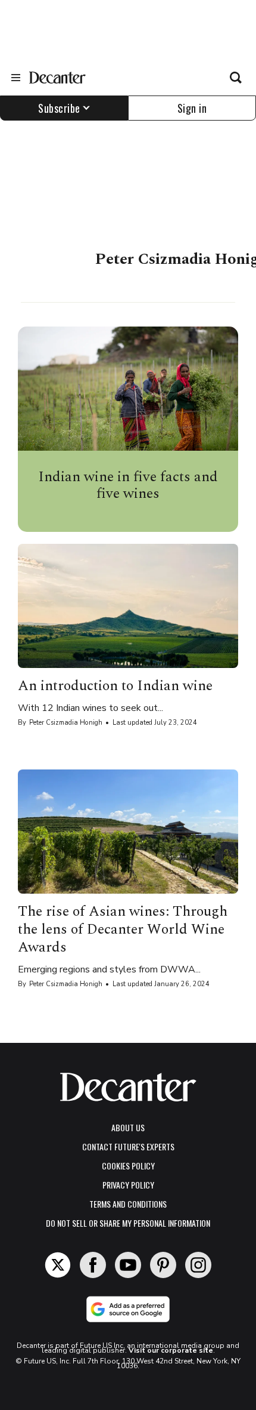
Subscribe (59, 108)
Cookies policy (128, 1165)
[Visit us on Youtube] (128, 1265)
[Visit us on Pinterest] (163, 1265)
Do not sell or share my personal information (128, 1223)
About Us (128, 1127)
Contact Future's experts (128, 1146)
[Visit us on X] (58, 1265)
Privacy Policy (128, 1184)
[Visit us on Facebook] (93, 1265)
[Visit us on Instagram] (198, 1265)
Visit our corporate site (171, 1350)
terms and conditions (128, 1203)
